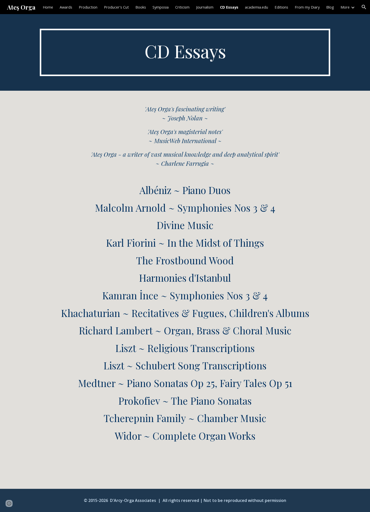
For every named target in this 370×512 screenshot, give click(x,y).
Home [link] (48, 7)
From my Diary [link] (307, 7)
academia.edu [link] (256, 7)
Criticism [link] (182, 7)
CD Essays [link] (229, 7)
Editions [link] (281, 7)
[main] (185, 52)
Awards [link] (66, 7)
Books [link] (140, 7)
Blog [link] (330, 7)
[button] (364, 7)
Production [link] (88, 7)
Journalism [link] (204, 7)
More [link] (345, 7)
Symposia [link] (161, 7)
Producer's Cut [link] (116, 7)
